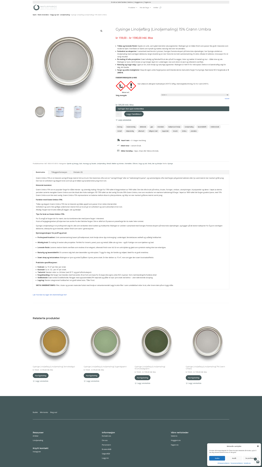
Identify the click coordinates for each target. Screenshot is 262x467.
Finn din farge (144, 7)
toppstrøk (165, 131)
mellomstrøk (215, 127)
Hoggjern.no (138, 2)
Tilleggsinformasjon (59, 172)
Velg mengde (121, 95)
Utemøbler (128, 163)
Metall (109, 163)
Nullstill (227, 98)
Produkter (131, 7)
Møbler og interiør (118, 163)
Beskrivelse (40, 172)
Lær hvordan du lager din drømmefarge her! (50, 295)
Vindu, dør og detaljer (155, 163)
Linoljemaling (65, 15)
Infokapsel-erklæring (224, 463)
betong (119, 127)
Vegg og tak (54, 15)
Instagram (37, 451)
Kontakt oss (247, 463)
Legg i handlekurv (133, 114)
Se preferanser (250, 458)
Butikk (35, 412)
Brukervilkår (106, 449)
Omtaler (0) (78, 172)
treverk (175, 131)
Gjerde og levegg (72, 163)
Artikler (155, 7)
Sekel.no (130, 2)
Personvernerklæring (237, 463)
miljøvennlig (130, 131)
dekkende (143, 127)
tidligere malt (153, 131)
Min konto (44, 412)
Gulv (80, 163)
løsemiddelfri (202, 127)
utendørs (194, 131)
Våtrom (135, 163)
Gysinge (170, 163)
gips (151, 127)
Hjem (34, 15)
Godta (217, 458)
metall (119, 131)
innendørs (161, 127)
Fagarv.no (147, 2)
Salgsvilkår (106, 454)
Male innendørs (43, 15)
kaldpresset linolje (174, 127)
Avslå (234, 458)
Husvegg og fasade (89, 163)
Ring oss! (53, 412)
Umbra (184, 131)
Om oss (105, 440)
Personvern (106, 445)
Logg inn (105, 458)
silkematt (141, 131)
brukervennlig (131, 127)
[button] (258, 446)
